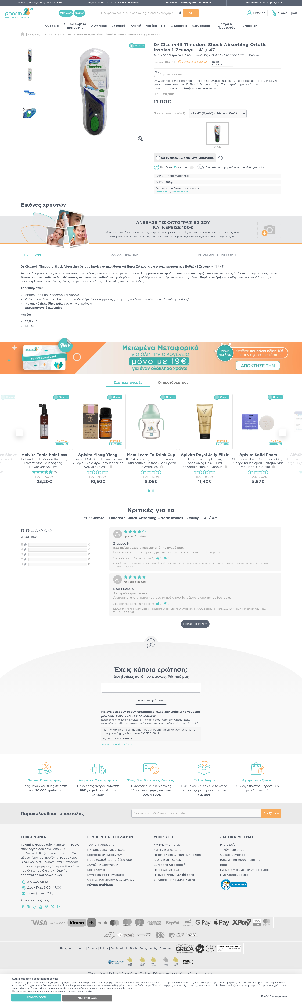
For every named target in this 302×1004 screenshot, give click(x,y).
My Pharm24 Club (167, 844)
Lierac (81, 948)
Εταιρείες (250, 25)
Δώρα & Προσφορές (226, 26)
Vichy (153, 948)
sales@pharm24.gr (41, 893)
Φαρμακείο (179, 25)
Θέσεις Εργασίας (232, 854)
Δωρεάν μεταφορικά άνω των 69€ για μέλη (234, 167)
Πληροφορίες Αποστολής (106, 849)
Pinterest (46, 907)
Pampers (165, 948)
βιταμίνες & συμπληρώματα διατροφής (50, 862)
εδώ (90, 991)
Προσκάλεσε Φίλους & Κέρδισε (177, 854)
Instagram (28, 907)
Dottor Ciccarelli (217, 63)
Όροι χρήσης (97, 973)
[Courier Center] (176, 935)
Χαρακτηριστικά (124, 254)
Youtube (41, 907)
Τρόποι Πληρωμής (100, 844)
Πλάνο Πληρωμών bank (174, 874)
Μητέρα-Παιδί (156, 25)
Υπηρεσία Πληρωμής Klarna (174, 879)
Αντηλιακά (99, 25)
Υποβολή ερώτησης (151, 700)
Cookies (145, 973)
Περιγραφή (33, 254)
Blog (223, 864)
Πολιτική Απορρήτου (123, 973)
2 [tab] (153, 490)
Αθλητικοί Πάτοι (181, 192)
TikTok (35, 907)
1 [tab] (148, 490)
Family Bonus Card (168, 849)
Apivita (92, 948)
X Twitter (53, 907)
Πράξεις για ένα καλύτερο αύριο (244, 869)
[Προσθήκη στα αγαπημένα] (220, 158)
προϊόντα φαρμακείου (61, 857)
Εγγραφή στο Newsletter (105, 874)
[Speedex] (144, 935)
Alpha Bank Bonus (167, 859)
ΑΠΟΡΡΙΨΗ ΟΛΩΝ (87, 998)
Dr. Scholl (117, 948)
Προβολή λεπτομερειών (274, 996)
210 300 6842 (37, 881)
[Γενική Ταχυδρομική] (125, 935)
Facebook (23, 907)
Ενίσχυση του (189, 3)
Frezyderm (67, 948)
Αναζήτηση (271, 813)
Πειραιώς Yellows (166, 869)
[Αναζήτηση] (191, 13)
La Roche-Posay (136, 948)
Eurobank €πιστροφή (169, 864)
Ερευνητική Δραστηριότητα (240, 859)
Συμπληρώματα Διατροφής (75, 26)
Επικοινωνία (96, 869)
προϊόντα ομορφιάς (35, 866)
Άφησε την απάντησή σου (116, 744)
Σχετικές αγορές (128, 382)
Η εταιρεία (228, 844)
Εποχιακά (119, 25)
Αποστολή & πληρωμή (217, 254)
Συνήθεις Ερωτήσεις (102, 864)
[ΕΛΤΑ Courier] (109, 935)
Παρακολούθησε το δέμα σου (109, 859)
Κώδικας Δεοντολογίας (169, 973)
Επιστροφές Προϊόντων (104, 854)
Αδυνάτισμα (201, 25)
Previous (19, 432)
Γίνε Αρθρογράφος (234, 874)
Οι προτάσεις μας (173, 382)
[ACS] (192, 935)
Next (282, 432)
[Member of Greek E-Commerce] (184, 948)
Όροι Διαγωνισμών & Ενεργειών (110, 879)
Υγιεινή (135, 25)
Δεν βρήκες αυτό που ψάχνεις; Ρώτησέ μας (151, 677)
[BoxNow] (160, 935)
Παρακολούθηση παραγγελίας (264, 3)
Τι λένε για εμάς (232, 849)
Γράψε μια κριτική (195, 624)
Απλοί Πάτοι (162, 192)
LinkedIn (59, 907)
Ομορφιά (52, 25)
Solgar (104, 948)
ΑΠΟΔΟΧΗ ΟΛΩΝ (36, 997)
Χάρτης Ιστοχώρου (200, 973)
